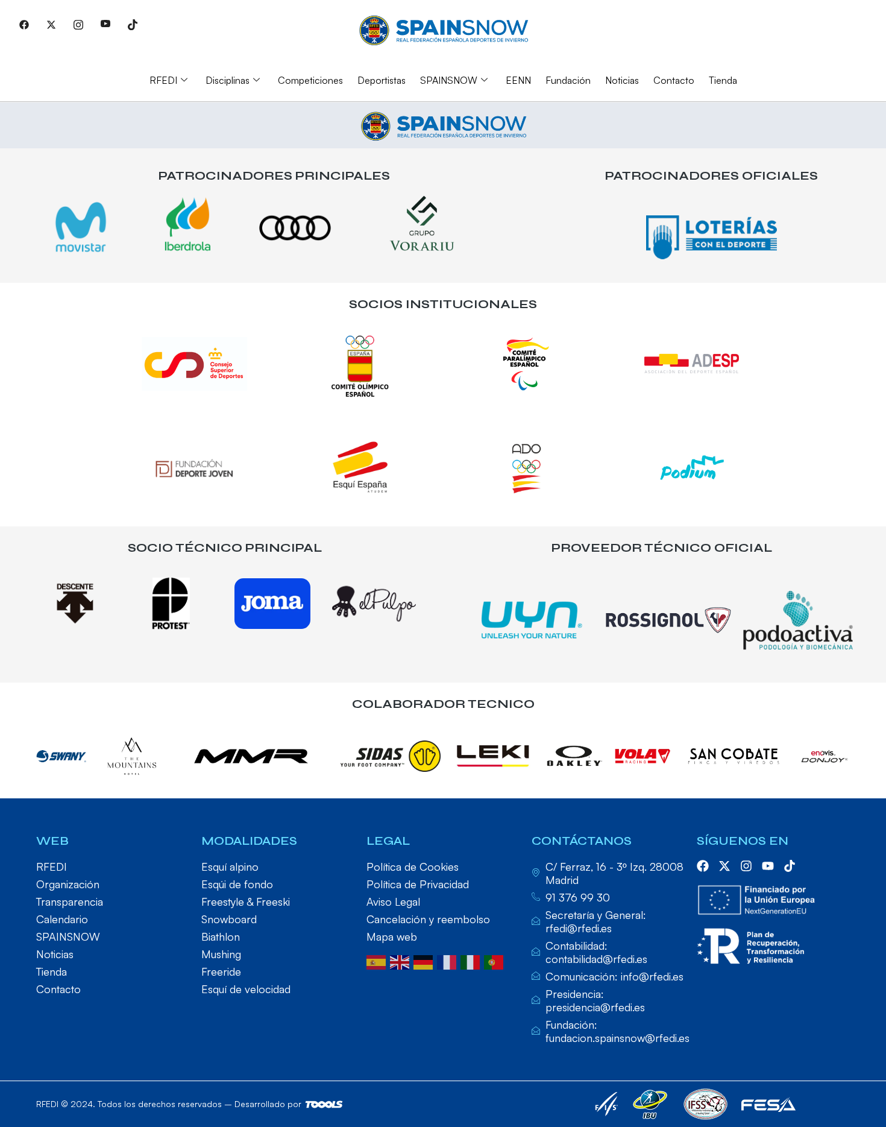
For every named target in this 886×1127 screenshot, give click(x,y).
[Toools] (324, 1104)
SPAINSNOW (448, 80)
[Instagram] (78, 24)
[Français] (448, 961)
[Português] (495, 961)
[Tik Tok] (133, 24)
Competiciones (310, 80)
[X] (51, 24)
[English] (401, 961)
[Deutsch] (425, 961)
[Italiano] (472, 961)
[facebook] (703, 866)
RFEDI (163, 80)
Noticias (622, 80)
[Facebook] (24, 24)
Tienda (723, 80)
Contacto (673, 80)
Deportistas (381, 80)
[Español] (378, 961)
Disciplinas (228, 80)
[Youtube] (105, 24)
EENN (518, 80)
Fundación (568, 80)
